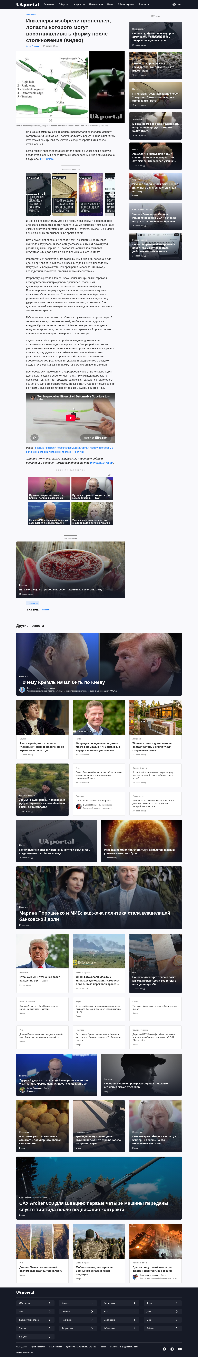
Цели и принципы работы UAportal (81, 1347)
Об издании (21, 1347)
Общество (64, 4)
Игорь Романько (33, 46)
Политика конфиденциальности (124, 1347)
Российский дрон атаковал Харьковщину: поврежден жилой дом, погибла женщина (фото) (153, 775)
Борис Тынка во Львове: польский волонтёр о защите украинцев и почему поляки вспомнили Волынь (98, 775)
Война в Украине (126, 4)
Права (103, 1347)
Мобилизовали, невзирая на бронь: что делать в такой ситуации (94, 1271)
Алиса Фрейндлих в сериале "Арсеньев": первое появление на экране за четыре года (41, 747)
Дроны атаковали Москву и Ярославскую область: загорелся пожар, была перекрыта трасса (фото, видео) (98, 981)
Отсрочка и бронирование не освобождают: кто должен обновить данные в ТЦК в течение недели (99, 1037)
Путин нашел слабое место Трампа (93, 800)
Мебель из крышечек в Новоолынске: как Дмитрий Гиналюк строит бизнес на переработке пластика (153, 803)
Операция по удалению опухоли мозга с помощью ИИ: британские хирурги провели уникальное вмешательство (98, 747)
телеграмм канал (101, 462)
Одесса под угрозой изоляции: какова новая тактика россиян (152, 1269)
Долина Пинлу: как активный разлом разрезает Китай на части (40, 1269)
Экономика (48, 4)
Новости (46, 610)
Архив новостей (38, 1347)
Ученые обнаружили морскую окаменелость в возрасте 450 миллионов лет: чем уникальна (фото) (99, 1009)
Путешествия (96, 4)
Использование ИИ (24, 1352)
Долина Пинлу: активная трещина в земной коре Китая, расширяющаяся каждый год (40, 1035)
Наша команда (55, 1347)
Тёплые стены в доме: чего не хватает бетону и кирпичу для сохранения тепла (152, 747)
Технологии (31, 14)
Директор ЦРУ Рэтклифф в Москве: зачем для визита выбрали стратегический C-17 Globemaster (153, 1037)
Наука (110, 4)
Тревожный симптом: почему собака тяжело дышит (154, 1007)
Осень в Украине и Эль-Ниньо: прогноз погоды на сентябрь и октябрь (38, 1007)
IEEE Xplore (46, 159)
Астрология (79, 4)
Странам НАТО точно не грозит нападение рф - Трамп (39, 979)
